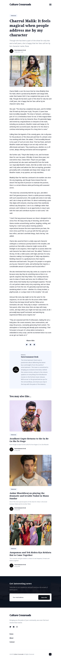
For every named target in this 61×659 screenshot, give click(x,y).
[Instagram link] (17, 627)
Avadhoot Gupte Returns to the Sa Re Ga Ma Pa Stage (29, 440)
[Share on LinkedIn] (34, 344)
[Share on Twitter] (26, 344)
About (11, 638)
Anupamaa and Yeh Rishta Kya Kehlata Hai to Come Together (30, 554)
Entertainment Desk (20, 50)
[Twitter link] (10, 627)
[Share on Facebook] (30, 344)
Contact (12, 642)
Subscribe (44, 597)
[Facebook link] (14, 627)
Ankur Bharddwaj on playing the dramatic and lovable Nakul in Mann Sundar (29, 496)
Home (11, 634)
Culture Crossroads (20, 4)
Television (13, 15)
